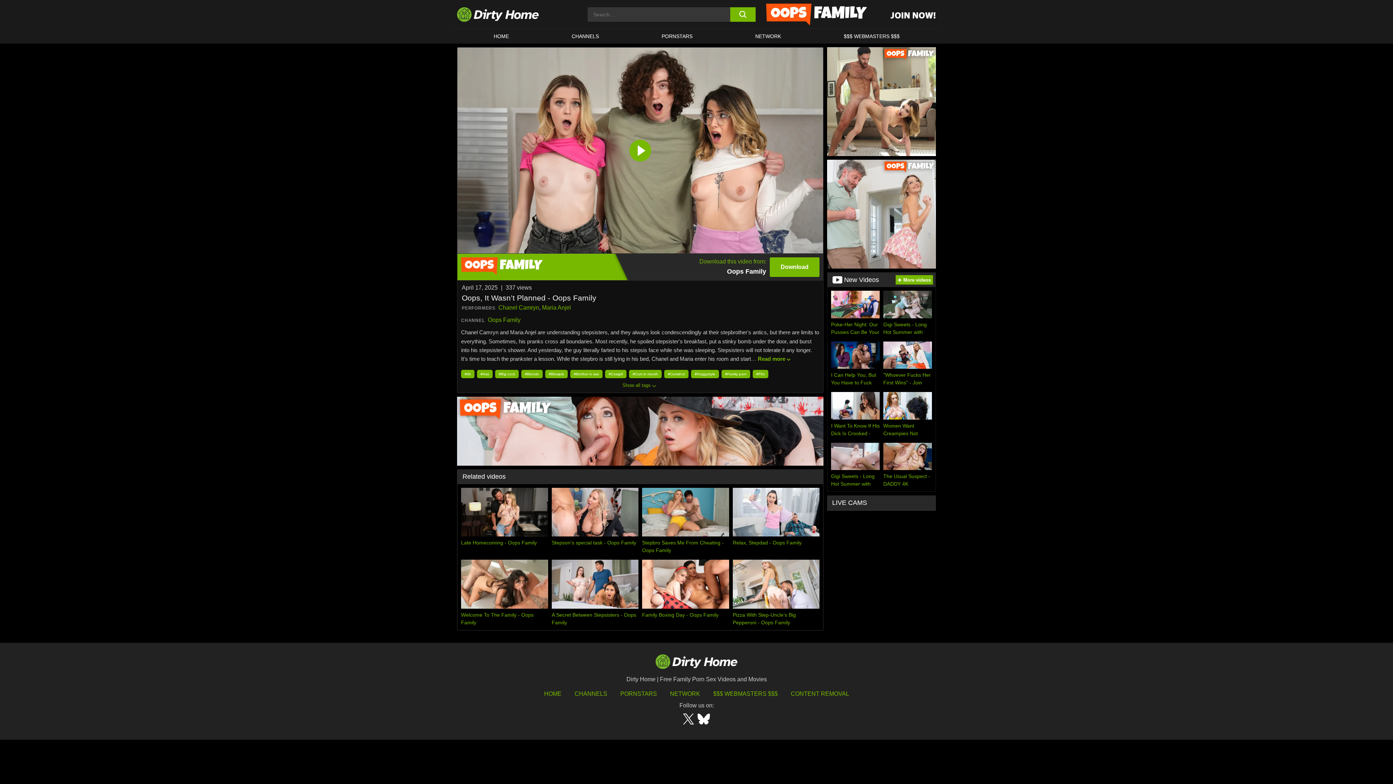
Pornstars (677, 36)
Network (768, 36)
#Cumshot (676, 374)
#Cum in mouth (645, 374)
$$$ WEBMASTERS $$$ (872, 36)
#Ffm (760, 374)
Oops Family (504, 320)
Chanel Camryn (518, 308)
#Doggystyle (705, 374)
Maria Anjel (556, 308)
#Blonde (532, 374)
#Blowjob (556, 374)
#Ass (485, 374)
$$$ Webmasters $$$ (745, 694)
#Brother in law (586, 374)
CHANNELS (585, 36)
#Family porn (736, 374)
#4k (468, 374)
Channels (591, 694)
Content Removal (820, 694)
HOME (501, 36)
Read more (771, 359)
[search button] (742, 14)
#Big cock (507, 374)
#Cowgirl (616, 374)
